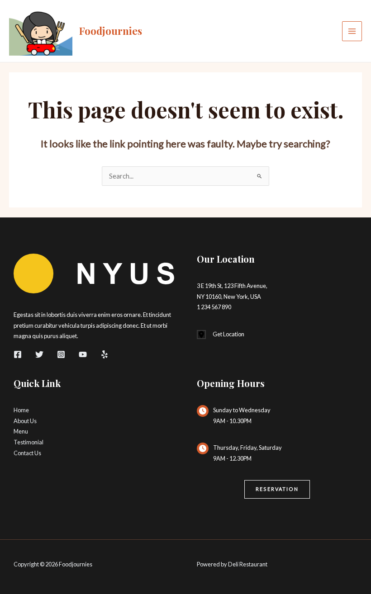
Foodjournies (110, 30)
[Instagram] (61, 354)
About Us (25, 420)
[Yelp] (104, 354)
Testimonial (28, 442)
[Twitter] (39, 354)
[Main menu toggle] (352, 31)
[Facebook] (18, 354)
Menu (21, 431)
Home (21, 410)
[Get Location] (220, 334)
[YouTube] (83, 354)
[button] (277, 489)
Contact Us (27, 453)
